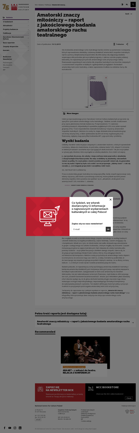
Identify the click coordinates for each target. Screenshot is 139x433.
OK (108, 229)
